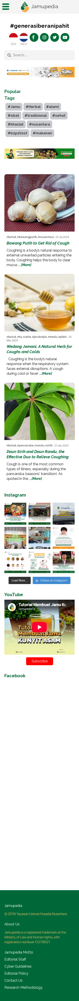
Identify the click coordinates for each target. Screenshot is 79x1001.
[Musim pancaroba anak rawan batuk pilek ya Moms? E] (64, 538)
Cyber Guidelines (18, 966)
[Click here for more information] (39, 80)
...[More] (24, 265)
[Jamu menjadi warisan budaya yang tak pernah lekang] (15, 562)
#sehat (58, 115)
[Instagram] (44, 37)
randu (40, 445)
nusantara (46, 237)
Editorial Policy (16, 973)
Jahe (28, 336)
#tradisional (36, 115)
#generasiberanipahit (39, 25)
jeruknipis (40, 336)
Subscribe (40, 661)
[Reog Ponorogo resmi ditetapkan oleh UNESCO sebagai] (15, 514)
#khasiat (15, 124)
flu (20, 336)
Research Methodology (23, 987)
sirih (49, 445)
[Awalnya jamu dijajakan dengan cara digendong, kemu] (39, 514)
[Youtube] (65, 37)
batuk (12, 237)
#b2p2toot (17, 133)
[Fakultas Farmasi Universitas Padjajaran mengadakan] (15, 538)
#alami (52, 107)
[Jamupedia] (39, 7)
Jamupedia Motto (18, 952)
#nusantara (39, 124)
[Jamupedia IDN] (13, 37)
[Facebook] (34, 37)
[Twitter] (54, 37)
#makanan (42, 133)
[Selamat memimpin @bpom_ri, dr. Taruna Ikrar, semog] (64, 562)
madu (53, 336)
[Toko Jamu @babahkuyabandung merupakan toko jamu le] (64, 514)
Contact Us (13, 980)
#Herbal (33, 107)
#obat (13, 115)
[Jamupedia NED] (23, 37)
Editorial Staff (15, 959)
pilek (63, 336)
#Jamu (14, 107)
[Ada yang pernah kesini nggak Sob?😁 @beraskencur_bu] (39, 538)
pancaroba (26, 445)
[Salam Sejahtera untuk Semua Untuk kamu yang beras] (39, 562)
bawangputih (28, 237)
